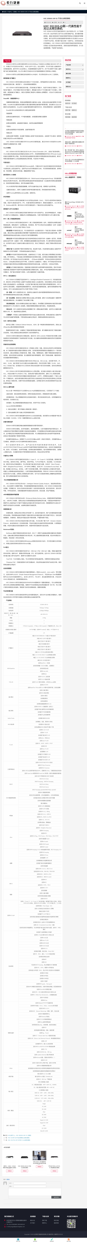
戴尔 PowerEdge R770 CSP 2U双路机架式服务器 (79, 215)
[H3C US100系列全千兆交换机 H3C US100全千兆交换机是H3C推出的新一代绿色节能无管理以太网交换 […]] (9, 1157)
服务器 (68, 207)
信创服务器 (67, 138)
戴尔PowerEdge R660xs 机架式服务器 (79, 229)
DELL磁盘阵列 (70, 177)
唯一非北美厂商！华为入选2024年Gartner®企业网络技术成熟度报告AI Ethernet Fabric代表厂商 (74, 151)
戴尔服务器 (71, 237)
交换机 (15, 11)
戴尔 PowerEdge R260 (77, 249)
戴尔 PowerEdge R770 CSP (76, 224)
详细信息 (10, 1171)
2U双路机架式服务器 (77, 222)
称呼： (11, 1183)
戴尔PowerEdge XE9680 (78, 207)
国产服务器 (72, 138)
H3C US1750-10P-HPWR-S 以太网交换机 (19, 1140)
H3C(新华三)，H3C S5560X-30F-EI (17, 1135)
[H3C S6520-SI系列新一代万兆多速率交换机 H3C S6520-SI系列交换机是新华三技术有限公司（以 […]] (24, 1157)
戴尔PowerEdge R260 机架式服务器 (79, 243)
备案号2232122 (58, 1234)
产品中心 (9, 11)
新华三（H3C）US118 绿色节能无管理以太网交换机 (9, 1167)
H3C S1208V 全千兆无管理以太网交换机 (18, 1137)
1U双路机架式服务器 (77, 235)
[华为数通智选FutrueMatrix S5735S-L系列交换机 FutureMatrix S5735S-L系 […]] (54, 1157)
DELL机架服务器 (71, 173)
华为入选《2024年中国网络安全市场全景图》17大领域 (74, 160)
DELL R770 (67, 224)
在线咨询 (35, 1241)
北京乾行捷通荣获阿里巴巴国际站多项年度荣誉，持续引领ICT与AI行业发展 (74, 132)
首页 (5, 11)
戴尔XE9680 (68, 209)
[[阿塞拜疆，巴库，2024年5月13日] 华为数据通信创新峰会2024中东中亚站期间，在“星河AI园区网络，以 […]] (39, 1155)
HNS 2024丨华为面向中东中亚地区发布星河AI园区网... (39, 1163)
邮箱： (11, 1186)
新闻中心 (80, 136)
